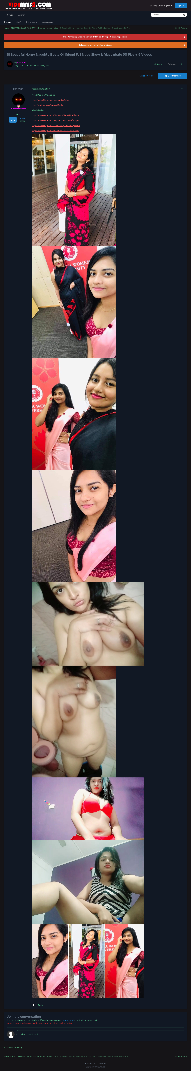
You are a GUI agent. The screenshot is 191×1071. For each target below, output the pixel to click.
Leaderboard (47, 22)
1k (19, 114)
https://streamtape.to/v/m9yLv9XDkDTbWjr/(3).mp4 (55, 120)
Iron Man (17, 88)
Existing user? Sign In (160, 6)
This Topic (172, 15)
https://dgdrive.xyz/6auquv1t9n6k (47, 105)
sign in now (68, 1020)
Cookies (102, 1063)
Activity (21, 15)
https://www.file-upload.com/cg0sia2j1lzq (50, 100)
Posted (41, 89)
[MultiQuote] (33, 1005)
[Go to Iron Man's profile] (10, 64)
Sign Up (181, 5)
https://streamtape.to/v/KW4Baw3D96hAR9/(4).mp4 (55, 115)
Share (158, 64)
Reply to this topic (172, 76)
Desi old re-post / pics (39, 65)
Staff (18, 22)
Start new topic (146, 76)
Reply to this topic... (31, 1034)
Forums (7, 22)
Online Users (31, 22)
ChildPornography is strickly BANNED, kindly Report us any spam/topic (95, 37)
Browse (9, 15)
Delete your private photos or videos (95, 45)
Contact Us (90, 1063)
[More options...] (182, 89)
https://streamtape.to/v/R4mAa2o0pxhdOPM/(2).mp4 (56, 125)
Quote (40, 1005)
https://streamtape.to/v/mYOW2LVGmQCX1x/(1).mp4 (55, 130)
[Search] (184, 15)
